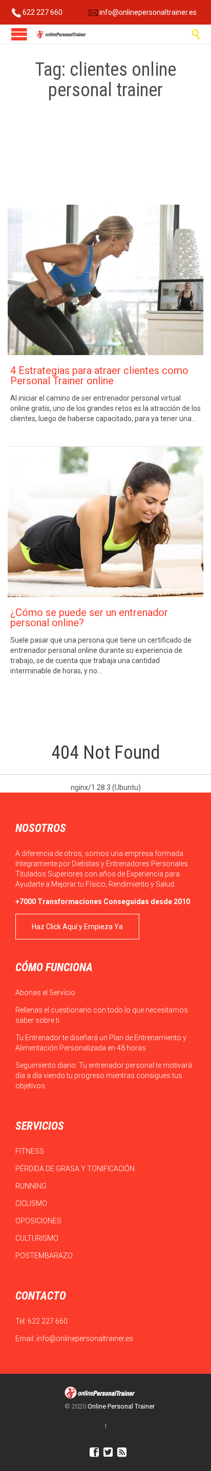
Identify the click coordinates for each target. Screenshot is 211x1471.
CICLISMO (32, 1203)
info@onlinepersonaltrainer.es (147, 12)
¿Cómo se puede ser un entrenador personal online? (89, 617)
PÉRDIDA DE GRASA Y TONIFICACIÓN (75, 1169)
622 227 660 (41, 12)
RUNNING (31, 1186)
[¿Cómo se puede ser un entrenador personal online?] (105, 522)
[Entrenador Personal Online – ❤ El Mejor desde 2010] (61, 34)
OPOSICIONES (39, 1221)
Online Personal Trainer (121, 1406)
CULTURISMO (37, 1238)
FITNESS (30, 1151)
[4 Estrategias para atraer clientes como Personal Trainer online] (105, 280)
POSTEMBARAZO (44, 1256)
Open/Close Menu (19, 34)
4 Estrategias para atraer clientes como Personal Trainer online (99, 375)
